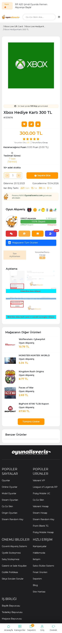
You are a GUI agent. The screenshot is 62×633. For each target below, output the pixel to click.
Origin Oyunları (9, 513)
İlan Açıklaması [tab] (14, 254)
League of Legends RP (45, 487)
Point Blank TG (40, 525)
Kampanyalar (39, 546)
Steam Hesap (40, 513)
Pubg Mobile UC (41, 493)
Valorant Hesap (41, 506)
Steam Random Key (12, 519)
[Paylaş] (31, 124)
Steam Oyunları (10, 500)
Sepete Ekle (43, 175)
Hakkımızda (39, 552)
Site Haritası (39, 591)
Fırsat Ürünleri (40, 572)
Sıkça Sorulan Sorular (12, 578)
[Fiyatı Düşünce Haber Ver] (37, 124)
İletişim (36, 559)
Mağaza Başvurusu (12, 618)
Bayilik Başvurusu (11, 605)
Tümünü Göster (31, 421)
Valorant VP (39, 480)
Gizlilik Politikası (10, 572)
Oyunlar (6, 480)
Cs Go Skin (7, 506)
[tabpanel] (31, 291)
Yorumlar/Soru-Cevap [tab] (42, 255)
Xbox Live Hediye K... (35, 26)
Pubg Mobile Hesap (43, 532)
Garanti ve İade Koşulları (14, 565)
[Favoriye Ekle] (24, 124)
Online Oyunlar (9, 487)
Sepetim (37, 578)
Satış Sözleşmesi (10, 559)
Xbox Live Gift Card (13, 26)
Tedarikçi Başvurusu (12, 612)
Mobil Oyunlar (9, 493)
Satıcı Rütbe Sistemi (43, 565)
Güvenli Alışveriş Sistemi (14, 546)
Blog (35, 585)
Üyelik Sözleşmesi (11, 552)
